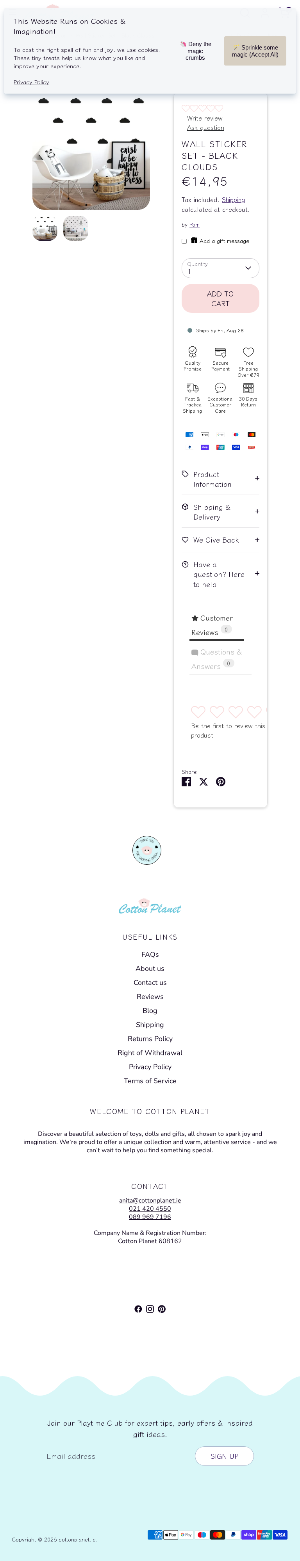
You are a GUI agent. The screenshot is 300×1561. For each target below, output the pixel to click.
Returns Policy (150, 1038)
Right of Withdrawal (150, 1052)
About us (150, 968)
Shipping (233, 199)
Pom (194, 224)
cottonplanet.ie (77, 1539)
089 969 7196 (150, 1217)
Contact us (150, 982)
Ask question (205, 127)
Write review (205, 117)
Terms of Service (150, 1081)
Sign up (224, 1456)
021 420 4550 (150, 1208)
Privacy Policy (150, 1066)
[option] (91, 154)
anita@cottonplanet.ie (150, 1200)
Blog (150, 1010)
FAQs (150, 954)
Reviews (150, 996)
